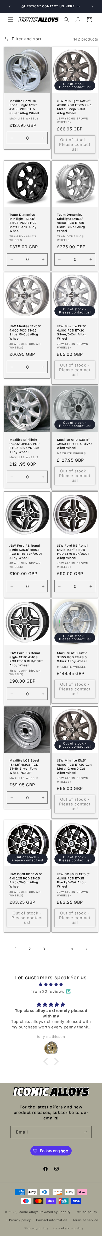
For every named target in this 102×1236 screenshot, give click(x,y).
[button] (10, 19)
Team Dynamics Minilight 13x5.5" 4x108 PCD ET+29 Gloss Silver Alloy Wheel (71, 223)
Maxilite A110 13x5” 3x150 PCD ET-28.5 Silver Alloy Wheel (72, 657)
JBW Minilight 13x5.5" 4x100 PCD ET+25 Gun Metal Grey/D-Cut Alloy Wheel (74, 107)
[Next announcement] (92, 7)
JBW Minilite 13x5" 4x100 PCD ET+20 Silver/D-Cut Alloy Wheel (71, 332)
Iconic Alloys (29, 1212)
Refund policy (86, 1212)
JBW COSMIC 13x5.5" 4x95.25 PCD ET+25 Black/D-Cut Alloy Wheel (25, 880)
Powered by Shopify (55, 1212)
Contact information (51, 1220)
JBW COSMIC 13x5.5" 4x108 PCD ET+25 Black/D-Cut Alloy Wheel (73, 880)
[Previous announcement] (9, 7)
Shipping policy (36, 1228)
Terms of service (85, 1220)
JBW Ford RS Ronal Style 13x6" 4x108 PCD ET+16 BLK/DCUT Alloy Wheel (26, 659)
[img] (51, 984)
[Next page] (86, 948)
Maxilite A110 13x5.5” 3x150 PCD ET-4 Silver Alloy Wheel (74, 444)
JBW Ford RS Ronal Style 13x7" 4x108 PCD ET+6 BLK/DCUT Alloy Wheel (73, 552)
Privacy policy (20, 1220)
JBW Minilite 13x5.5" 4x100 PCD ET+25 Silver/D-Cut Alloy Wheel (25, 332)
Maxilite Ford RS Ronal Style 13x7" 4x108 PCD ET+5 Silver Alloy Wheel (24, 107)
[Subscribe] (85, 1132)
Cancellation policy (68, 1228)
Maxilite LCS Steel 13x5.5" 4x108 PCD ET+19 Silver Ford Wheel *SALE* (24, 767)
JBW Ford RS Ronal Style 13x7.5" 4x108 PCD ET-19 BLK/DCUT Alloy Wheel (26, 552)
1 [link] (16, 948)
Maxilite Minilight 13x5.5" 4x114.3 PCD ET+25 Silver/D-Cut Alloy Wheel (24, 446)
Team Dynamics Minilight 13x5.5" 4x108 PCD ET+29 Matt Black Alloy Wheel (23, 223)
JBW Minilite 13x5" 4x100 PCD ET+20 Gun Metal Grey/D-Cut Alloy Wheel (74, 767)
